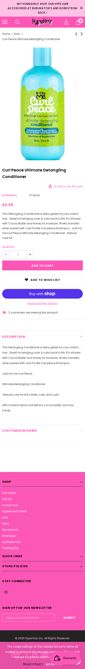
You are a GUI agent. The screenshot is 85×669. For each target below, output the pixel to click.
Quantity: (8, 247)
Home (6, 34)
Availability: (9, 195)
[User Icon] (66, 22)
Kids (17, 34)
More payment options (43, 303)
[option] (42, 104)
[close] (81, 8)
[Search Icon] (17, 22)
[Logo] (42, 22)
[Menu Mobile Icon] (4, 22)
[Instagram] (6, 592)
